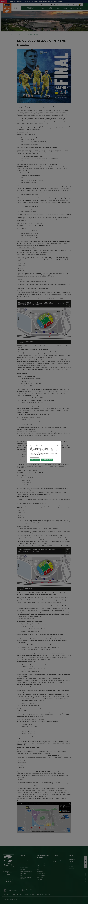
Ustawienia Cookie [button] (34, 457)
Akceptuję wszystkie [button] (47, 459)
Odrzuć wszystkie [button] (35, 459)
